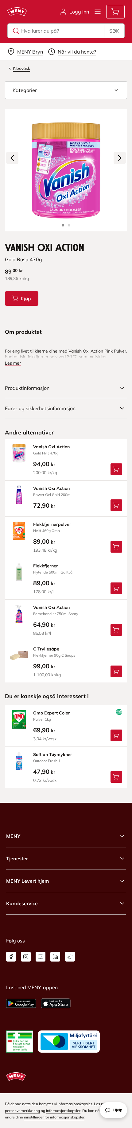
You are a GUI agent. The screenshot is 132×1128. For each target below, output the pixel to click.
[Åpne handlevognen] (115, 11)
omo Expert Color (51, 713)
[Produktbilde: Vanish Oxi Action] (63, 225)
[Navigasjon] (97, 11)
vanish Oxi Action (51, 447)
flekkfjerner (45, 566)
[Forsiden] (69, 225)
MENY (13, 836)
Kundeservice (22, 903)
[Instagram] (26, 957)
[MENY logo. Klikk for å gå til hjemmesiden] (17, 11)
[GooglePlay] (21, 1003)
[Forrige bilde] (12, 158)
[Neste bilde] (120, 158)
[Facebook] (11, 957)
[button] (66, 90)
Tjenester (17, 858)
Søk (114, 31)
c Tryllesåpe (46, 649)
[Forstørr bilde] (66, 170)
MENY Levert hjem (27, 881)
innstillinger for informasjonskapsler (54, 1117)
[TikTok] (70, 957)
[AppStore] (56, 1003)
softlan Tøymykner (52, 754)
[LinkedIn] (55, 957)
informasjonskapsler (63, 1110)
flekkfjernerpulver (52, 524)
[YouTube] (40, 957)
